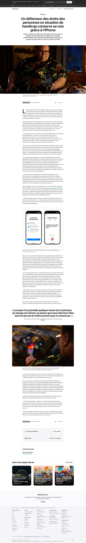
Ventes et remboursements (46, 541)
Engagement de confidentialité (17, 541)
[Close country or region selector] (73, 2)
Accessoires (14, 524)
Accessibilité (64, 511)
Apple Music (26, 522)
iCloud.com (26, 515)
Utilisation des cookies (27, 541)
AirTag (13, 523)
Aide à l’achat (39, 528)
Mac (13, 513)
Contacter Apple (64, 533)
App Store (26, 527)
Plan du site (61, 541)
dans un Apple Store (27, 536)
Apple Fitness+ (27, 525)
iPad (13, 515)
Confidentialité (64, 515)
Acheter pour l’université (53, 519)
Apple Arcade (26, 524)
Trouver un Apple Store (41, 511)
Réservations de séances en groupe (42, 517)
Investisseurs (64, 528)
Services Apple (52, 8)
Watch (13, 518)
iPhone (13, 516)
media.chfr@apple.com (27, 453)
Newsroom (15, 9)
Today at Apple (39, 515)
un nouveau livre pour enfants (50, 188)
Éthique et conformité (65, 529)
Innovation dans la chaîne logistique (66, 517)
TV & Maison (14, 521)
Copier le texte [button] (56, 431)
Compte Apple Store (27, 513)
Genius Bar (39, 513)
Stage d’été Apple (40, 519)
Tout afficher (69, 462)
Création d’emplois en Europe (67, 531)
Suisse (73, 539)
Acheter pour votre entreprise (54, 513)
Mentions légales (55, 541)
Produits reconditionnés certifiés (41, 523)
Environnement (64, 513)
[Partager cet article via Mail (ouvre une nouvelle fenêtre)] (60, 102)
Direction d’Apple (64, 523)
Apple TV (26, 520)
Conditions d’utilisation (37, 541)
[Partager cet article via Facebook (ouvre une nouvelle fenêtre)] (56, 102)
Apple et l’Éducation (52, 517)
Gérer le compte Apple (28, 511)
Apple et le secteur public (53, 523)
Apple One (26, 519)
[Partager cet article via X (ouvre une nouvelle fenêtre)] (58, 102)
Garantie (63, 526)
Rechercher (69, 8)
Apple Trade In (39, 525)
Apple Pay (14, 530)
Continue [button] (69, 2)
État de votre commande (41, 526)
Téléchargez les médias (54, 438)
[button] (55, 2)
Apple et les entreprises (53, 511)
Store (13, 511)
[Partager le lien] (62, 102)
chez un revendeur (36, 536)
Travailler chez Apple (65, 525)
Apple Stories (59, 8)
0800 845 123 (46, 536)
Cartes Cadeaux (15, 526)
